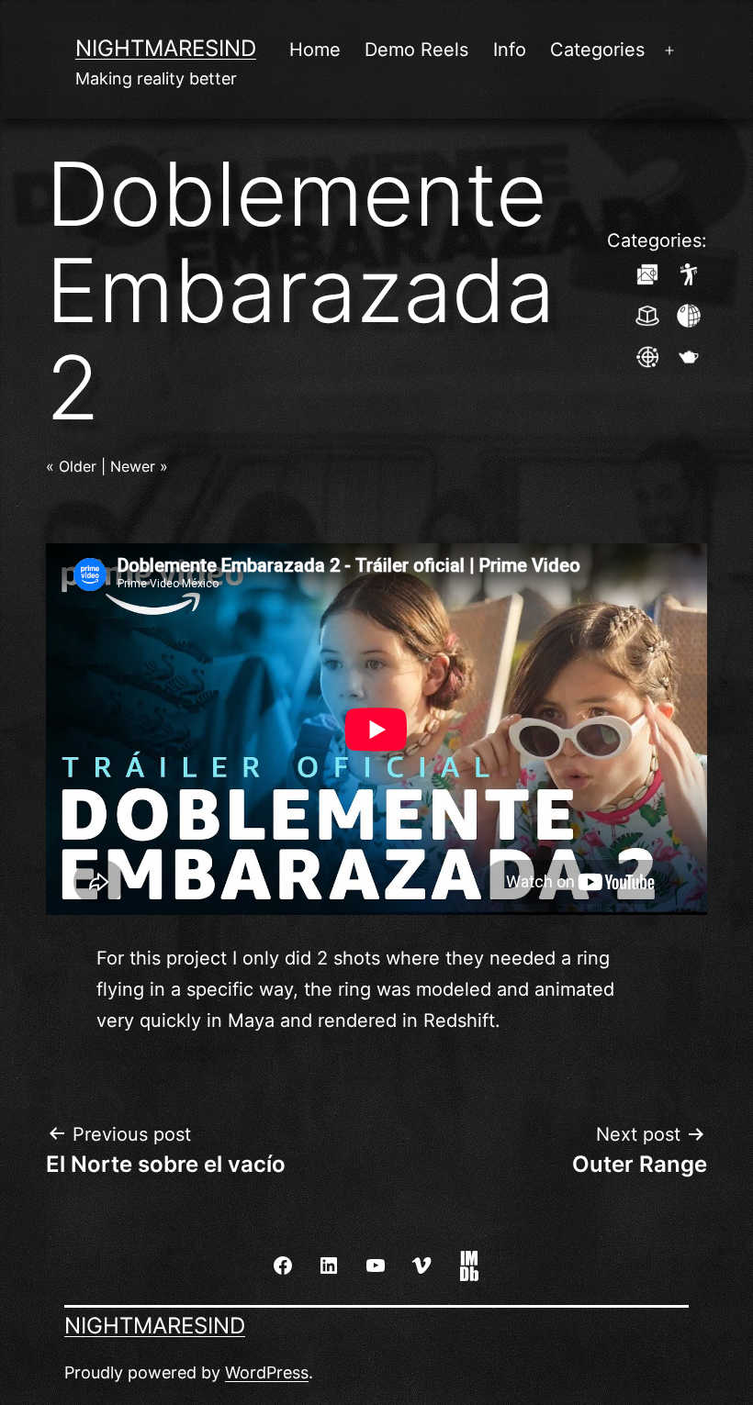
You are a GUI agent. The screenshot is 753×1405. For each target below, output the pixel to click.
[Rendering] (688, 355)
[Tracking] (647, 355)
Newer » (139, 466)
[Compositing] (647, 273)
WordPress (267, 1372)
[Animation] (688, 273)
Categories (597, 50)
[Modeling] (647, 314)
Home (315, 50)
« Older (71, 466)
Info (509, 50)
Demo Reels (416, 50)
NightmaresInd (165, 48)
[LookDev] (688, 314)
